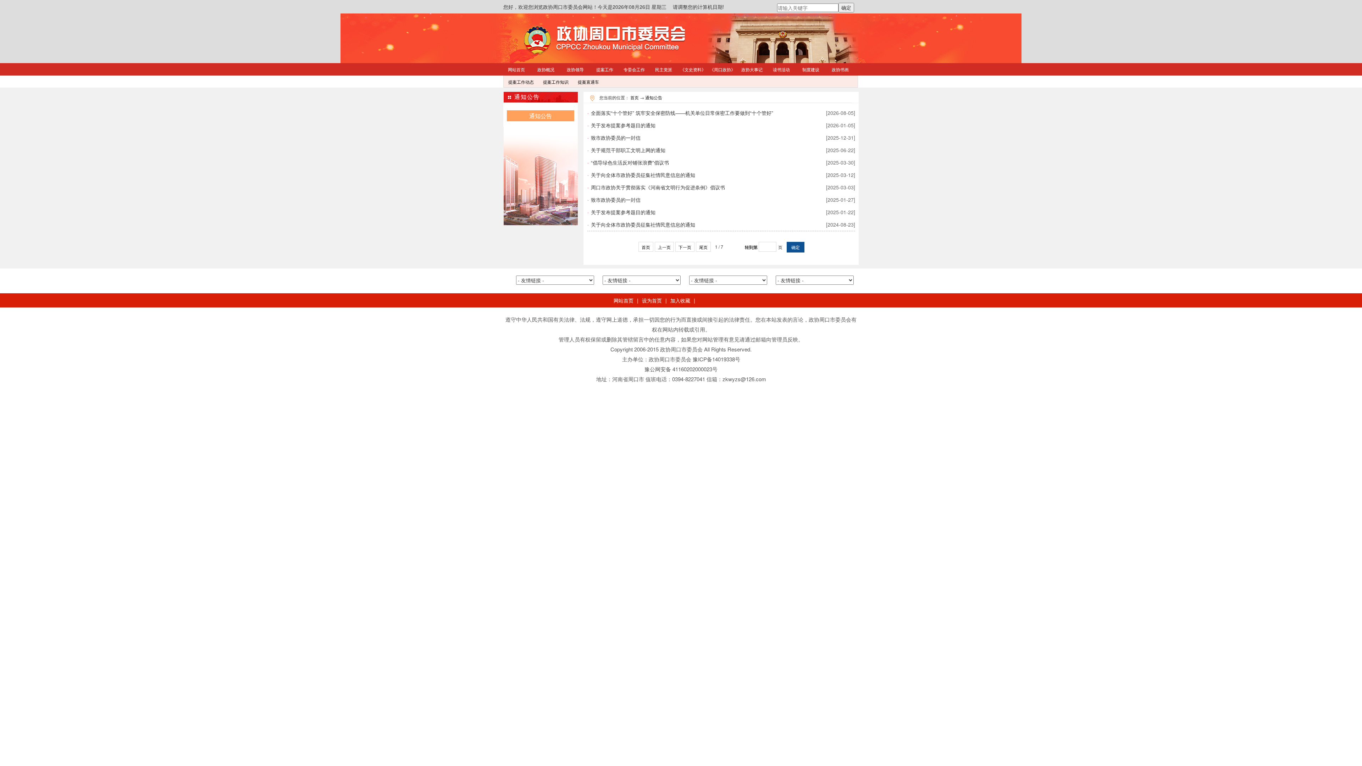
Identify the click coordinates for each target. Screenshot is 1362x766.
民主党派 (663, 69)
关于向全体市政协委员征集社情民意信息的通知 (721, 174)
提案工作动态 (521, 82)
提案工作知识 (556, 82)
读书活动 (781, 69)
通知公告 (653, 97)
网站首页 (516, 69)
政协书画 (840, 69)
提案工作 (604, 69)
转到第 (751, 247)
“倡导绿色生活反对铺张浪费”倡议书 (721, 162)
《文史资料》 (693, 69)
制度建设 (810, 69)
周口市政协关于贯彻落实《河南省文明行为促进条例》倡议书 (721, 187)
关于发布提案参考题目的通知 (721, 125)
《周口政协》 (722, 69)
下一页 (685, 247)
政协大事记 (752, 69)
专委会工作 (634, 69)
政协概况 (545, 69)
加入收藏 (680, 300)
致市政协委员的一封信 (721, 137)
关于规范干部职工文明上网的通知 (721, 150)
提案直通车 (588, 82)
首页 (634, 97)
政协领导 (575, 69)
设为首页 (652, 300)
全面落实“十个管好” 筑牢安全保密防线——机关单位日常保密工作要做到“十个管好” (721, 112)
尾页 (703, 247)
